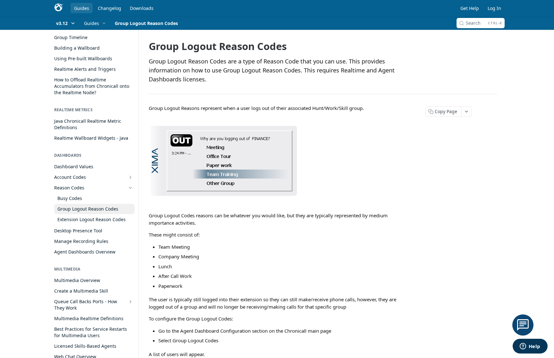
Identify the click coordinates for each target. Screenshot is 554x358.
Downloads (142, 8)
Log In (494, 8)
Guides (81, 8)
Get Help (469, 8)
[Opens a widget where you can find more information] (530, 347)
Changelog (109, 8)
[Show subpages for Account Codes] (130, 177)
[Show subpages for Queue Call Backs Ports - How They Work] (130, 301)
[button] (277, 161)
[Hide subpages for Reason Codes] (130, 187)
